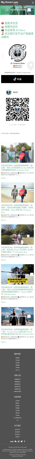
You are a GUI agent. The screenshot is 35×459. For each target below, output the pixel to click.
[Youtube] (11, 441)
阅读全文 (3, 178)
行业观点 (17, 415)
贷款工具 (17, 375)
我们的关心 (17, 434)
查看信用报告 (17, 384)
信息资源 (17, 397)
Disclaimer (18, 454)
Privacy (13, 454)
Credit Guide (23, 454)
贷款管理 (17, 408)
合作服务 (17, 367)
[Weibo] (19, 441)
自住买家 (17, 400)
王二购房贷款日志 (17, 417)
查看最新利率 (17, 379)
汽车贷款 (17, 360)
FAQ (17, 420)
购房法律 (17, 413)
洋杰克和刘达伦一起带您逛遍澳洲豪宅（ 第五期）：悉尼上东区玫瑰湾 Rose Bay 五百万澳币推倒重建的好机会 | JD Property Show (17, 168)
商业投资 (17, 405)
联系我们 (17, 436)
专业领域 (17, 410)
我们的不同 (17, 429)
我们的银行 (17, 432)
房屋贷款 (17, 357)
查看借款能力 (17, 381)
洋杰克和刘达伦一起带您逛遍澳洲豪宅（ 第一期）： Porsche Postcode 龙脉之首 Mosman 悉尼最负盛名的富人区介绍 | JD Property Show (17, 332)
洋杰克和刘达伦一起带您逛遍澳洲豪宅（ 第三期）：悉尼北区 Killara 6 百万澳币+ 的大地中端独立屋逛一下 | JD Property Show (17, 250)
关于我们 (17, 426)
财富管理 (17, 365)
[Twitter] (22, 441)
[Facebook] (24, 441)
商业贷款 (17, 362)
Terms (10, 454)
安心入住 (17, 370)
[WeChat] (16, 441)
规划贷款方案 (17, 386)
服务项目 (17, 354)
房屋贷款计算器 (17, 391)
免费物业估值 (17, 389)
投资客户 (17, 403)
